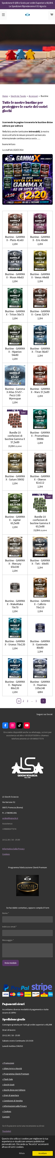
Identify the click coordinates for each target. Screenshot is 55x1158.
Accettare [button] (42, 1153)
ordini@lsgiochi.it (10, 818)
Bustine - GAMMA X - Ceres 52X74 (40, 313)
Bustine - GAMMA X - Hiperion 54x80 (15, 352)
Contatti (6, 1116)
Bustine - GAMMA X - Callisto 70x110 (40, 604)
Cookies (6, 854)
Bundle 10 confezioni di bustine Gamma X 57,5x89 (15, 437)
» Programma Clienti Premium (15, 1073)
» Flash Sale (7, 1079)
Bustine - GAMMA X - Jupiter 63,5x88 (15, 520)
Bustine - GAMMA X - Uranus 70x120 (15, 643)
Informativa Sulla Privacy (13, 848)
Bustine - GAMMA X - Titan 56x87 (40, 350)
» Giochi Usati (8, 1084)
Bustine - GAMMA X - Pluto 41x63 (15, 238)
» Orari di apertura (10, 1095)
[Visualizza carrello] (51, 14)
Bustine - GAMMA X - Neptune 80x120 (15, 685)
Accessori (33, 96)
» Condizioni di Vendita (12, 1100)
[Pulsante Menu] (3, 14)
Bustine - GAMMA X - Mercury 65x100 (15, 563)
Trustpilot (6, 1131)
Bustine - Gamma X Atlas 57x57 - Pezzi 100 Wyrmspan (15, 393)
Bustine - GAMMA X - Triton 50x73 (15, 313)
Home (5, 96)
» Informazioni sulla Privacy (14, 1106)
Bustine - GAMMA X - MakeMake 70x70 (15, 604)
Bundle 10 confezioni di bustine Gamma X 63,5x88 (40, 521)
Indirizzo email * (9, 926)
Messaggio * (8, 940)
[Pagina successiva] (43, 701)
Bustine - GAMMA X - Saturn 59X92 (15, 478)
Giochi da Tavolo (18, 96)
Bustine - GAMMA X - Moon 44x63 (15, 275)
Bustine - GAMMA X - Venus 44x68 (40, 275)
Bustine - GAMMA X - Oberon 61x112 (40, 479)
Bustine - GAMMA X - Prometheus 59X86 (40, 436)
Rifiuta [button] (22, 1153)
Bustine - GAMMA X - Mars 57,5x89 (40, 390)
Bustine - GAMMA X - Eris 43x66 (40, 238)
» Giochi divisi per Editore (13, 1090)
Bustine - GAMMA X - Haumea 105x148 (40, 685)
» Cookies (6, 1111)
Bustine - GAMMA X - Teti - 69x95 (40, 562)
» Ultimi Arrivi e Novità (12, 1068)
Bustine (44, 96)
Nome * (5, 913)
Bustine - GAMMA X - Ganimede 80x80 (40, 644)
